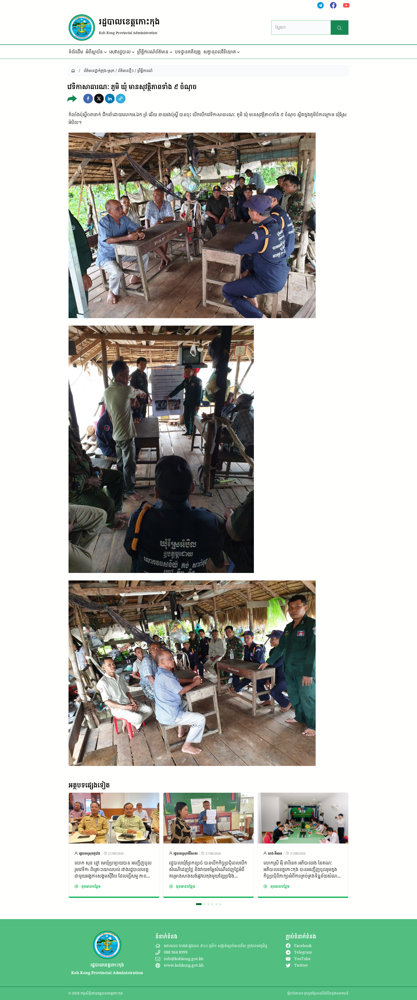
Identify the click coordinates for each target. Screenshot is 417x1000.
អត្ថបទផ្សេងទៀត (89, 785)
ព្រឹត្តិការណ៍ (145, 70)
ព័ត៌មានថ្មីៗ (126, 70)
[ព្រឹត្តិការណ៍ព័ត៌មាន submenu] (171, 51)
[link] (114, 845)
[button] (88, 98)
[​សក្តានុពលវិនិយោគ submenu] (238, 51)
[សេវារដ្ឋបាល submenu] (133, 51)
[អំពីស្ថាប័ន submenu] (105, 51)
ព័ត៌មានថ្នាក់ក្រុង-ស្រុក (99, 70)
